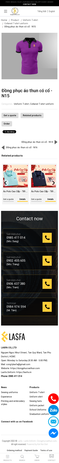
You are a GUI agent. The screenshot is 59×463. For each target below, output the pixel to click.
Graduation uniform (39, 414)
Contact (52, 460)
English (52, 11)
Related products (32, 115)
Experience (6, 396)
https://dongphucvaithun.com (25, 368)
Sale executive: (14, 234)
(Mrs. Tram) (13, 287)
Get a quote (10, 115)
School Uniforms (37, 409)
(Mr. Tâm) (11, 310)
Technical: (11, 303)
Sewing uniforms (9, 392)
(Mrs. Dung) (13, 241)
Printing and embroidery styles (13, 403)
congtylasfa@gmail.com (18, 364)
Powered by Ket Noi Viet (37, 444)
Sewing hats (35, 401)
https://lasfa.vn (23, 372)
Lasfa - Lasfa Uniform (27, 441)
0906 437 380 (16, 284)
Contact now (29, 4)
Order (7, 123)
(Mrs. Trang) (13, 264)
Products (7, 460)
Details (51, 199)
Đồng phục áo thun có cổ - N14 (37, 142)
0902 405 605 (16, 261)
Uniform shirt (36, 396)
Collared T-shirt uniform (16, 23)
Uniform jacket (36, 405)
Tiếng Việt (42, 11)
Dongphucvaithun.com (47, 441)
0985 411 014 (16, 238)
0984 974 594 (16, 307)
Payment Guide (31, 450)
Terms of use (46, 450)
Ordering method (14, 450)
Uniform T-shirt (21, 104)
